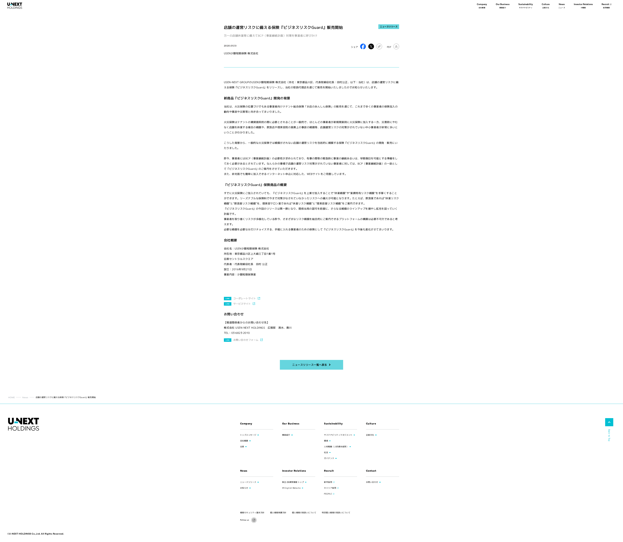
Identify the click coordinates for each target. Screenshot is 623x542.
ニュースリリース (388, 26)
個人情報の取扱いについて (304, 512)
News (25, 397)
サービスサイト (242, 303)
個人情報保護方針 (278, 512)
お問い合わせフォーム (245, 340)
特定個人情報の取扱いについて (336, 512)
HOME (11, 397)
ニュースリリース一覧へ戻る (309, 365)
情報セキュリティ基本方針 (252, 512)
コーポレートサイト (244, 298)
